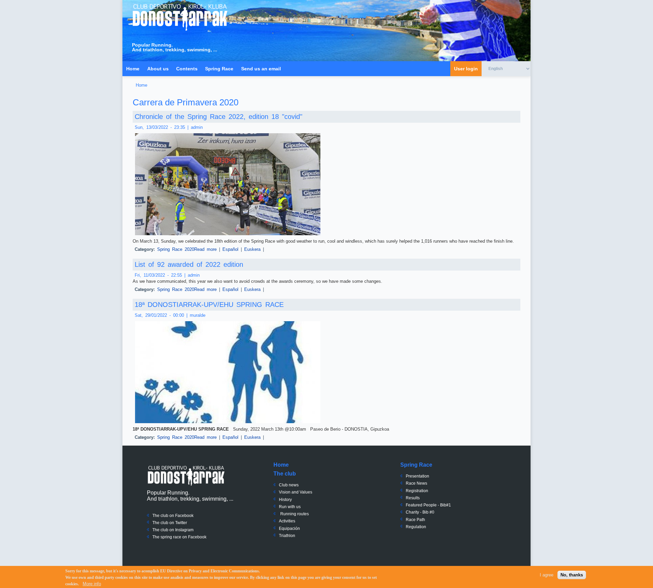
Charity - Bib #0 (420, 512)
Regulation (416, 526)
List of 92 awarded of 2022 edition (189, 264)
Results (413, 498)
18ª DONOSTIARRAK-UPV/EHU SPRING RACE (209, 304)
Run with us (290, 506)
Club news (289, 485)
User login (466, 68)
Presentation (417, 476)
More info (92, 583)
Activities (287, 521)
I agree (546, 574)
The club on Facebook (173, 515)
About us (158, 68)
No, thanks (571, 574)
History (285, 499)
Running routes (294, 514)
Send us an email (261, 68)
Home (132, 68)
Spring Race (219, 68)
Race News (416, 483)
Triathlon (287, 535)
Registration (417, 490)
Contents (187, 68)
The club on (163, 522)
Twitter (180, 522)
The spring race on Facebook (179, 537)
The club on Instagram (173, 530)
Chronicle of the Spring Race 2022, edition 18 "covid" (218, 116)
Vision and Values (295, 492)
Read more (205, 249)
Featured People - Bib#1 (428, 505)
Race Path (415, 519)
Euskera (252, 249)
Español (230, 249)
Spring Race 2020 (175, 249)
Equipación (289, 528)
